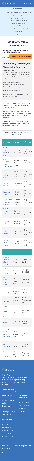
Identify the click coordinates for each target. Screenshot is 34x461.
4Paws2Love (19, 134)
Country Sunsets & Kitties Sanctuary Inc (6, 311)
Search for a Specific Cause (21, 56)
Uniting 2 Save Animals (6, 354)
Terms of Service (7, 436)
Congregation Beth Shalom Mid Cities (7, 202)
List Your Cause (24, 403)
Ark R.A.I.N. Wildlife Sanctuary (6, 242)
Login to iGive (26, 3)
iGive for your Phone (8, 412)
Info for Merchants (7, 430)
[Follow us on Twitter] (2, 452)
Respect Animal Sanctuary (6, 271)
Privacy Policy (6, 433)
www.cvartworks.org (14, 90)
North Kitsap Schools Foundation (19, 132)
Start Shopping (7, 414)
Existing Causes (24, 405)
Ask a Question (8, 389)
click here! (17, 96)
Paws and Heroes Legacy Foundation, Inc (7, 334)
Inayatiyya (6, 323)
